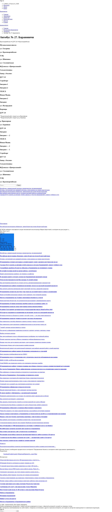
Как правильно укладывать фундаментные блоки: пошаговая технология (22, 378)
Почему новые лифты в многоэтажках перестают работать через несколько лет (23, 481)
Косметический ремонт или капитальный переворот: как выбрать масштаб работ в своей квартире (29, 348)
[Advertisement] (52, 209)
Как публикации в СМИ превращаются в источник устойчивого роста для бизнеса (26, 425)
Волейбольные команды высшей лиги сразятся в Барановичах (20, 428)
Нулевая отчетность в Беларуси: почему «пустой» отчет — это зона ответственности (25, 315)
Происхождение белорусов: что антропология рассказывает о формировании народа (25, 300)
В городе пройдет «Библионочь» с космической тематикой (18, 393)
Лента (5, 7)
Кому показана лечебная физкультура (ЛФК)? (13, 354)
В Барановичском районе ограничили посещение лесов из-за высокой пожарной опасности (28, 285)
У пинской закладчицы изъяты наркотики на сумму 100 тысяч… (19, 466)
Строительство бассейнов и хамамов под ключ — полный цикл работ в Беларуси (25, 437)
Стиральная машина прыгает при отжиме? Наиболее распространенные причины (24, 422)
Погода (6, 20)
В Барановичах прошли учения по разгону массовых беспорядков (21, 318)
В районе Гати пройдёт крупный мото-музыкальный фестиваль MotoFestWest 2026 (26, 309)
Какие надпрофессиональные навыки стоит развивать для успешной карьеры (23, 294)
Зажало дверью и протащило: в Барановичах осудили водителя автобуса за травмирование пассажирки (33, 413)
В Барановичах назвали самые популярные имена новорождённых (21, 306)
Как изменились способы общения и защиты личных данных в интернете (22, 321)
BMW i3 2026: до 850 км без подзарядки (12, 360)
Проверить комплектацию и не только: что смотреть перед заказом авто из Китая (24, 396)
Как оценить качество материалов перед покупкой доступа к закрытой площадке (24, 288)
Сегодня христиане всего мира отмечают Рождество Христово (19, 484)
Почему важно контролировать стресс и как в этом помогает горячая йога (22, 381)
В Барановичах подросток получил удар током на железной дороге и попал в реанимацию (28, 291)
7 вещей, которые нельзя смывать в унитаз (12, 327)
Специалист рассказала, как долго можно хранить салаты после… (20, 472)
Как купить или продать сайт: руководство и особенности (18, 431)
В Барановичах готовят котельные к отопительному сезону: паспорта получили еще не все (29, 262)
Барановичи (3, 11)
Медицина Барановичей (7, 495)
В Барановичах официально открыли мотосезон (15, 387)
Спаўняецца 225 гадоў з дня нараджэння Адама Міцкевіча (18, 486)
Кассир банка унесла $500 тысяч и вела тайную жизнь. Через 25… (20, 469)
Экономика (7, 16)
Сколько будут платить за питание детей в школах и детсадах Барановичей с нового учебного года (29, 194)
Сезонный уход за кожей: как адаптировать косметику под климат (20, 384)
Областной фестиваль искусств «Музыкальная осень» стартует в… (20, 460)
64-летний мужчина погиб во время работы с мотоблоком (18, 271)
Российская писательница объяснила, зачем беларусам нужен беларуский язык (23, 191)
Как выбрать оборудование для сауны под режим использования (19, 475)
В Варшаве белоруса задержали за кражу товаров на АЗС (17, 463)
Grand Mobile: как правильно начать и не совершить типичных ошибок (21, 363)
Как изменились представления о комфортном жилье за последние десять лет (23, 324)
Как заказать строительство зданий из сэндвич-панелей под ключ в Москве (22, 402)
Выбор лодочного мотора (7, 333)
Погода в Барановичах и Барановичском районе (15, 501)
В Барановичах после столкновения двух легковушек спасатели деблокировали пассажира (28, 357)
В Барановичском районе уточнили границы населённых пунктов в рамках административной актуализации (35, 366)
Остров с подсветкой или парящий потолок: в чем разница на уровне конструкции (25, 190)
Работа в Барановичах (7, 492)
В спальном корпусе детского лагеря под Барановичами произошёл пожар (23, 277)
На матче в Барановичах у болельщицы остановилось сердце (19, 375)
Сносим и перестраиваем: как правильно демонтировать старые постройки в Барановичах (27, 478)
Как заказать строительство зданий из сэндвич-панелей (17, 440)
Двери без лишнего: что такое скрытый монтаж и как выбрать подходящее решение (25, 410)
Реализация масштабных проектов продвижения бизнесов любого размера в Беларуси (27, 434)
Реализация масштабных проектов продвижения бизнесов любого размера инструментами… (28, 446)
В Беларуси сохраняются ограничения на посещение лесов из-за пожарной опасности (27, 312)
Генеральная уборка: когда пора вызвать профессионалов (17, 345)
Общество (7, 17)
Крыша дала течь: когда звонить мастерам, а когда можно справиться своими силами (25, 342)
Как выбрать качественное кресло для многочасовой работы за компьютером (23, 193)
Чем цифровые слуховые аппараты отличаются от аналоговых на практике (22, 372)
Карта (5, 8)
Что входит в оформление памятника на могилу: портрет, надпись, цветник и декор (25, 330)
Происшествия (8, 19)
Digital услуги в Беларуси (8, 498)
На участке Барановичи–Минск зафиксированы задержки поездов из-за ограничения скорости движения (33, 369)
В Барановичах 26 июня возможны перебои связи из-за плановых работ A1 (24, 303)
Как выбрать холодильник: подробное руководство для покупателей (20, 419)
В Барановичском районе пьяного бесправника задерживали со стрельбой (23, 351)
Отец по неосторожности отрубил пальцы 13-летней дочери (19, 280)
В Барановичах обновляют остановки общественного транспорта (20, 408)
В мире (6, 22)
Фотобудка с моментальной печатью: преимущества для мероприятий (21, 188)
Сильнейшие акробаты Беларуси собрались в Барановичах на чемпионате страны (26, 268)
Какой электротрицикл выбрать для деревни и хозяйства (17, 274)
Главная (6, 14)
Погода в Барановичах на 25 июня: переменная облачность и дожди (21, 297)
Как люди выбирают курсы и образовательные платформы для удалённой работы (24, 336)
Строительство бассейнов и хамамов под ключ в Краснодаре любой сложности (23, 405)
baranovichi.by (4, 25)
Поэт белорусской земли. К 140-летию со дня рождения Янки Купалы (22, 489)
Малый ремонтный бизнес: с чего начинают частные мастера (18, 390)
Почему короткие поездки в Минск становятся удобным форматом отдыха (22, 339)
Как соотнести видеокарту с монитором (12, 399)
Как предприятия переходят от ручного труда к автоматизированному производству (25, 282)
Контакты (6, 5)
